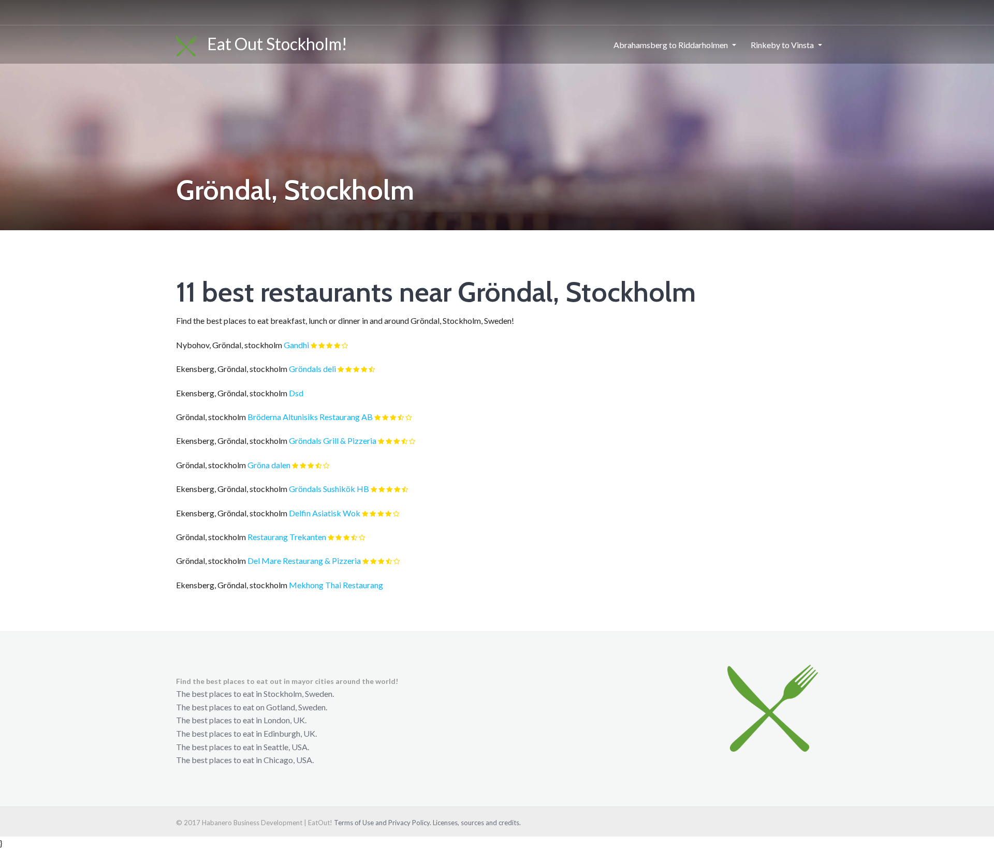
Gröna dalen (268, 465)
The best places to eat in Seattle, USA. (242, 747)
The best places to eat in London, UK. (241, 720)
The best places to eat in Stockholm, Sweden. (255, 693)
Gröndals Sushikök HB (329, 489)
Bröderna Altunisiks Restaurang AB (310, 417)
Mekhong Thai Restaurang (336, 585)
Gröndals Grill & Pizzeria (332, 440)
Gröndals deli (312, 369)
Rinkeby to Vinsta (782, 45)
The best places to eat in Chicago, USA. (245, 760)
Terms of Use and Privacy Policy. (382, 822)
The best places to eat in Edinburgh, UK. (246, 733)
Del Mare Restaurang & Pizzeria (304, 560)
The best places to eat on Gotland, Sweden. (251, 707)
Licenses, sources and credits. (477, 822)
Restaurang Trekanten (286, 537)
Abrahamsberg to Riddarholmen (670, 45)
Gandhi (296, 345)
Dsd (296, 393)
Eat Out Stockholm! (272, 44)
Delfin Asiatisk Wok (324, 513)
